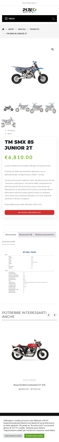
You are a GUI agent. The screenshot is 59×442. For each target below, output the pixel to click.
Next (10, 133)
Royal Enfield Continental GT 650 (30, 385)
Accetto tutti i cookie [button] (34, 436)
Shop (11, 29)
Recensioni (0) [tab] (25, 234)
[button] (52, 49)
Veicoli (22, 29)
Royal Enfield (29, 380)
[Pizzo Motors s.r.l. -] (29, 10)
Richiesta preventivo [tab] (44, 234)
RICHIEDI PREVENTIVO (29, 212)
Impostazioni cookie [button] (13, 436)
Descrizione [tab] (10, 234)
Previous (11, 130)
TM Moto (34, 29)
